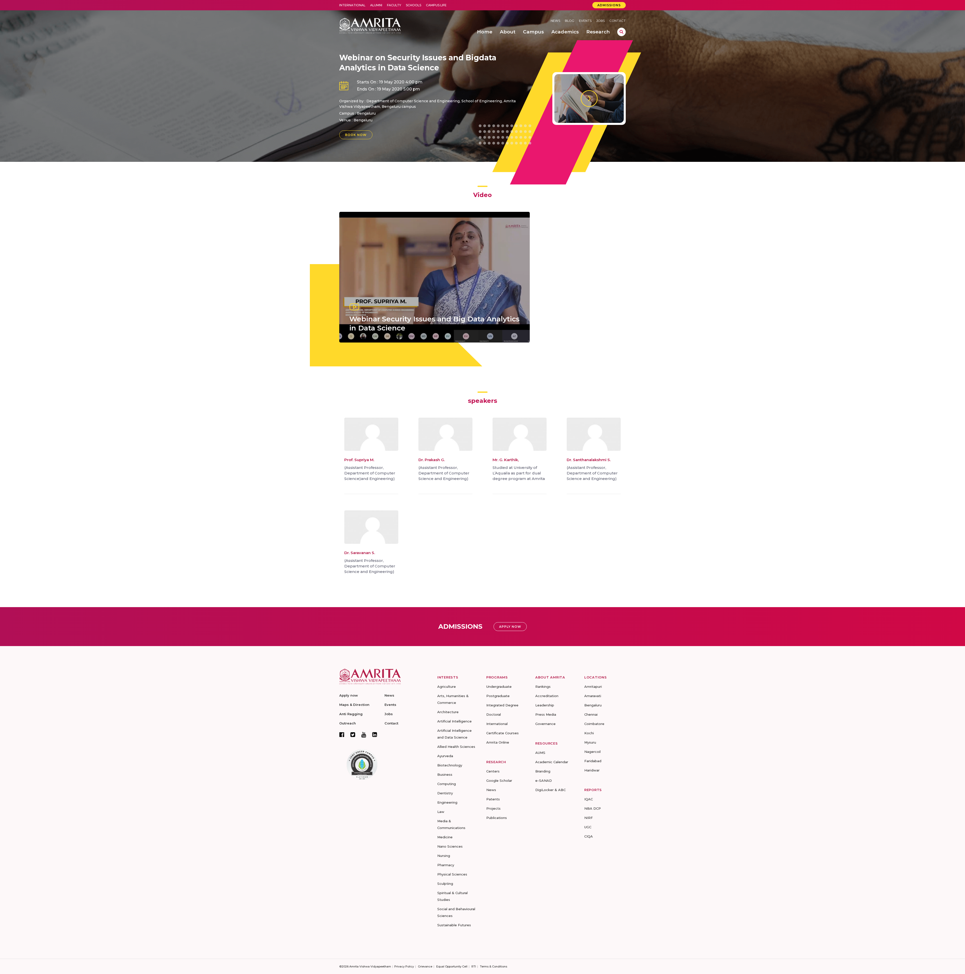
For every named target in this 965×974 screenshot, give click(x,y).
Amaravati (592, 696)
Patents (493, 799)
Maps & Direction (354, 705)
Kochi (589, 733)
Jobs (600, 21)
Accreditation (546, 696)
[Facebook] (341, 734)
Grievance (425, 966)
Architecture (448, 712)
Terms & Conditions (493, 966)
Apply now (348, 695)
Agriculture (446, 687)
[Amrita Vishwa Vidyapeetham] (370, 25)
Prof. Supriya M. (359, 459)
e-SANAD (543, 780)
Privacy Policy (404, 966)
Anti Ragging (351, 714)
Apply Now (510, 626)
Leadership (544, 705)
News (555, 21)
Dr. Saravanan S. (359, 552)
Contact (617, 21)
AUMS (540, 753)
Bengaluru (363, 120)
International (352, 5)
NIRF (588, 818)
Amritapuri (593, 687)
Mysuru (590, 742)
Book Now (356, 135)
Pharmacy (445, 865)
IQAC (588, 799)
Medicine (445, 837)
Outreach (347, 723)
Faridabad (592, 761)
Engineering (447, 802)
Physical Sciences (452, 874)
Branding (542, 771)
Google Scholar (499, 780)
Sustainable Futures (454, 925)
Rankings (543, 687)
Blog (569, 21)
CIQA (588, 836)
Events (585, 21)
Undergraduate (499, 687)
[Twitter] (352, 734)
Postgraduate (498, 696)
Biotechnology (449, 765)
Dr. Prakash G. (431, 459)
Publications (496, 818)
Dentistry (445, 793)
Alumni (376, 5)
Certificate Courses (502, 733)
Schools (413, 5)
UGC (587, 827)
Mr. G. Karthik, (506, 459)
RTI (473, 966)
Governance (545, 724)
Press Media (545, 714)
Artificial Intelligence (454, 721)
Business (444, 774)
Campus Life (436, 5)
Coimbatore (594, 724)
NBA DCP (592, 808)
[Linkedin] (374, 734)
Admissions (609, 5)
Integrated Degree (502, 705)
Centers (493, 771)
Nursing (443, 856)
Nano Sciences (450, 846)
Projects (493, 808)
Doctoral (493, 714)
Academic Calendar (551, 762)
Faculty (394, 5)
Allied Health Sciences (456, 747)
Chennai (591, 714)
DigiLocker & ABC (550, 790)
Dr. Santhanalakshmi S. (589, 459)
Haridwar (592, 770)
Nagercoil (592, 752)
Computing (446, 784)
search (621, 32)
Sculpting (445, 884)
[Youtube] (363, 735)
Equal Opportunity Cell (451, 966)
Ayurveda (445, 756)
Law (440, 812)
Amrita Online (497, 742)
